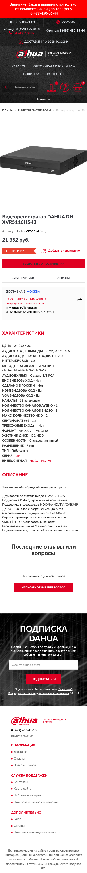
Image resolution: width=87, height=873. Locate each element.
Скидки (19, 825)
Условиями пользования (54, 693)
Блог (17, 819)
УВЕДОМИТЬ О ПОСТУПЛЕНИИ (43, 263)
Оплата (19, 758)
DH (18, 455)
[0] (77, 87)
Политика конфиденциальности (37, 832)
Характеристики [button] (23, 278)
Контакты (55, 74)
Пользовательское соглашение (36, 802)
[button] (21, 32)
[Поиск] (6, 87)
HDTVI (46, 460)
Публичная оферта (27, 795)
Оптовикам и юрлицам (54, 66)
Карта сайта (22, 789)
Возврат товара (25, 765)
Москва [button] (33, 291)
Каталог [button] (19, 66)
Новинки (31, 74)
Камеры (43, 99)
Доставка (20, 751)
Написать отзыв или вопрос (43, 587)
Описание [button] (64, 278)
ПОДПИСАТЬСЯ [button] (43, 679)
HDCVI (35, 460)
